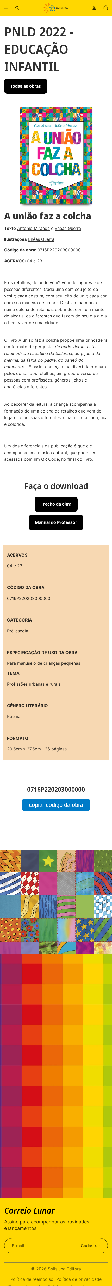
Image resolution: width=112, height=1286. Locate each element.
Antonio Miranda (33, 228)
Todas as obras (25, 86)
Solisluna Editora (64, 1268)
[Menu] (6, 8)
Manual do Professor (56, 522)
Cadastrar (90, 1245)
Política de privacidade (79, 1279)
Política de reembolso (31, 1279)
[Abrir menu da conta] (94, 8)
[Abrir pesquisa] (17, 8)
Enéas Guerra (68, 228)
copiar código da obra (56, 805)
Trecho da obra (56, 504)
